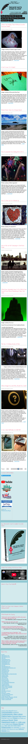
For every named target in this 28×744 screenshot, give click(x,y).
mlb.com (3, 658)
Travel (8, 729)
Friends (24, 718)
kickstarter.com (4, 669)
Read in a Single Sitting (7, 698)
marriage (3, 724)
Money (2, 725)
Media (12, 18)
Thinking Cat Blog (5, 695)
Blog (2, 16)
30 (16, 469)
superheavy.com (5, 670)
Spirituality (16, 727)
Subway (23, 727)
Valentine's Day (12, 729)
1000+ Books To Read (6, 686)
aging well (10, 710)
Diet (19, 716)
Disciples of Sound (5, 691)
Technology (3, 729)
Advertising (3, 710)
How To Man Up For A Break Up (10, 200)
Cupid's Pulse (4, 675)
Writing (8, 731)
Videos (17, 18)
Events (22, 18)
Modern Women (18, 724)
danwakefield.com (5, 666)
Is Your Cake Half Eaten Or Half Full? (11, 430)
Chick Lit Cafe (4, 678)
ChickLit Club (4, 688)
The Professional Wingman (7, 682)
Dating (4, 716)
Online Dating (17, 725)
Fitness (15, 718)
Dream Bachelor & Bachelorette (9, 674)
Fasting (11, 718)
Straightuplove (4, 676)
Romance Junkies (5, 693)
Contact (11, 20)
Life (19, 722)
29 (14, 469)
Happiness (5, 722)
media (7, 724)
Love (23, 722)
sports (21, 727)
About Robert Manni (10, 16)
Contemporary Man (9, 714)
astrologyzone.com (5, 660)
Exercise (3, 718)
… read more (16, 60)
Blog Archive (4, 20)
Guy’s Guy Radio (5, 18)
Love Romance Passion (7, 694)
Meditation (11, 724)
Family (8, 718)
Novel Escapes (5, 680)
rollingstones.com (5, 656)
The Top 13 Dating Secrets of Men (10, 344)
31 (17, 469)
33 (20, 469)
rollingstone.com (5, 655)
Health (12, 722)
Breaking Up (15, 710)
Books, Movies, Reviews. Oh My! (9, 697)
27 (12, 469)
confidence (16, 712)
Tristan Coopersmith (6, 699)
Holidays (16, 722)
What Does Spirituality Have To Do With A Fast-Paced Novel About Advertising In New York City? (14, 291)
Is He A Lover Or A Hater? (8, 67)
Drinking (23, 716)
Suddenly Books (5, 684)
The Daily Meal (5, 683)
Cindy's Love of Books (6, 687)
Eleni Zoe (3, 692)
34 (21, 469)
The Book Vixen (5, 681)
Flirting (19, 718)
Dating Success (12, 716)
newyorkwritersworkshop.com (8, 667)
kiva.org (3, 665)
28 (13, 469)
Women (3, 731)
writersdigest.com (5, 659)
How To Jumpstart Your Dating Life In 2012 (12, 152)
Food (21, 718)
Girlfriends (4, 720)
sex (12, 727)
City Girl (3, 689)
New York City (9, 725)
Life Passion (4, 677)
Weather (16, 729)
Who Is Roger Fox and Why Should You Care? (13, 386)
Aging (7, 710)
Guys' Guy (13, 720)
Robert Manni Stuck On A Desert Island (11, 110)
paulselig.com (4, 672)
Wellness (21, 729)
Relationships (6, 727)
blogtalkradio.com (5, 661)
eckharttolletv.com (5, 664)
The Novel (19, 16)
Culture (20, 714)
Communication (7, 712)
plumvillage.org (5, 671)
